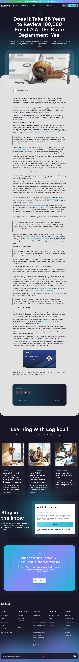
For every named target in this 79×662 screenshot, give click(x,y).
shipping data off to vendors (54, 240)
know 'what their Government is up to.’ (41, 290)
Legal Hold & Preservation (37, 645)
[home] (5, 6)
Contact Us (68, 635)
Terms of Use (57, 656)
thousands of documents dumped (51, 321)
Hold (2, 618)
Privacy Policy (41, 519)
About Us (67, 615)
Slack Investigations (39, 625)
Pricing (57, 5)
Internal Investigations (39, 622)
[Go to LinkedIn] (74, 656)
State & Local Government (21, 619)
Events (51, 625)
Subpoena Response (39, 632)
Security (67, 632)
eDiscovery (4, 615)
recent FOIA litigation (37, 100)
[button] (16, 6)
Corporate (20, 615)
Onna (2, 625)
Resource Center (54, 615)
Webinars (51, 622)
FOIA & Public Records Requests (38, 636)
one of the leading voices (22, 149)
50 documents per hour (52, 199)
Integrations (4, 629)
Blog (50, 618)
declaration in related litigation (37, 205)
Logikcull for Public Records (6, 633)
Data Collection (37, 629)
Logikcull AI (4, 622)
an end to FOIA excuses (33, 311)
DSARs (35, 640)
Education (20, 627)
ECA (34, 618)
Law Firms (20, 624)
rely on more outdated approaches (38, 238)
